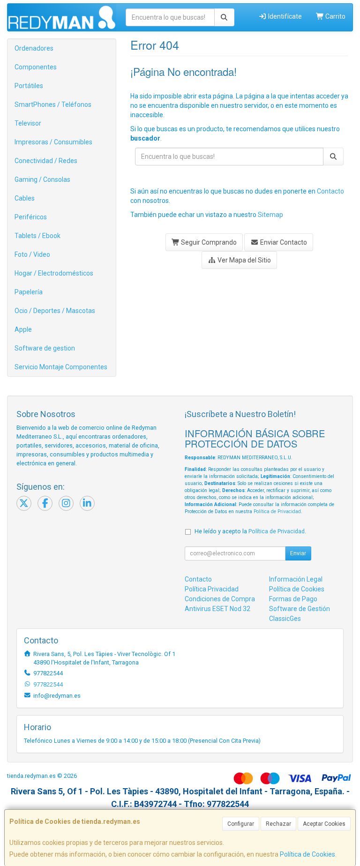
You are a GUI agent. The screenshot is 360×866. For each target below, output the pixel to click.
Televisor (28, 123)
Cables (25, 198)
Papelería (29, 292)
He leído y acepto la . (250, 531)
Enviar (298, 553)
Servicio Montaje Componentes (61, 367)
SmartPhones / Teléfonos (53, 104)
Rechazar (278, 824)
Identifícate (284, 16)
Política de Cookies (307, 854)
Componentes (36, 67)
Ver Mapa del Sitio (243, 260)
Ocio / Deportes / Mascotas (55, 310)
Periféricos (31, 217)
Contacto (330, 191)
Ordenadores (34, 48)
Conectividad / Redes (46, 160)
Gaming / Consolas (42, 179)
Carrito (334, 16)
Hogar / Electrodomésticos (54, 273)
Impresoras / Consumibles (53, 142)
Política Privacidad (212, 589)
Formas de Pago (293, 599)
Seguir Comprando (208, 242)
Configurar (240, 824)
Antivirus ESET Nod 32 (217, 608)
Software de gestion (45, 348)
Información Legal (295, 579)
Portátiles (29, 86)
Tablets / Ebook (37, 235)
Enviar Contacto (283, 242)
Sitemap (270, 214)
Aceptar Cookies (324, 824)
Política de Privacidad (277, 511)
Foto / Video (32, 254)
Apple (23, 329)
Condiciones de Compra (220, 599)
